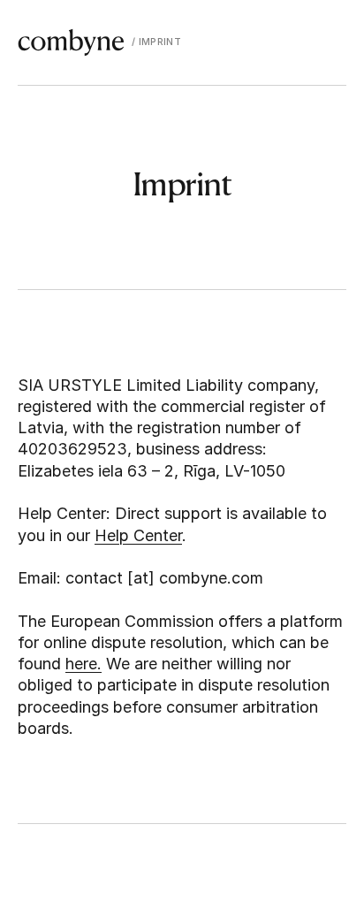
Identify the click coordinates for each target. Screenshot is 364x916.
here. (83, 663)
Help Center (138, 535)
